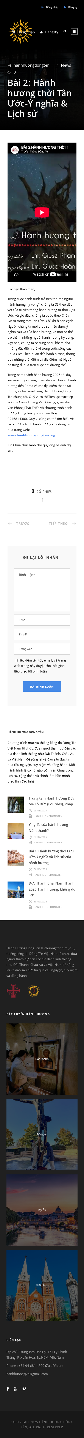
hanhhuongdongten (32, 65)
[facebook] (7, 7)
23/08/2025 (40, 810)
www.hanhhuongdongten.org (31, 435)
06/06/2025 (40, 869)
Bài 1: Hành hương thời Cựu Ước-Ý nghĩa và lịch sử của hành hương (51, 857)
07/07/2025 (40, 837)
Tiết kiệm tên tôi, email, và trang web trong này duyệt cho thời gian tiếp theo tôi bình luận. (40, 665)
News (66, 65)
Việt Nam (42, 1285)
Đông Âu (42, 1134)
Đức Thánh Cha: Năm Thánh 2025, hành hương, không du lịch (52, 889)
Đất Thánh (42, 1059)
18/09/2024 (40, 901)
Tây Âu (42, 1210)
